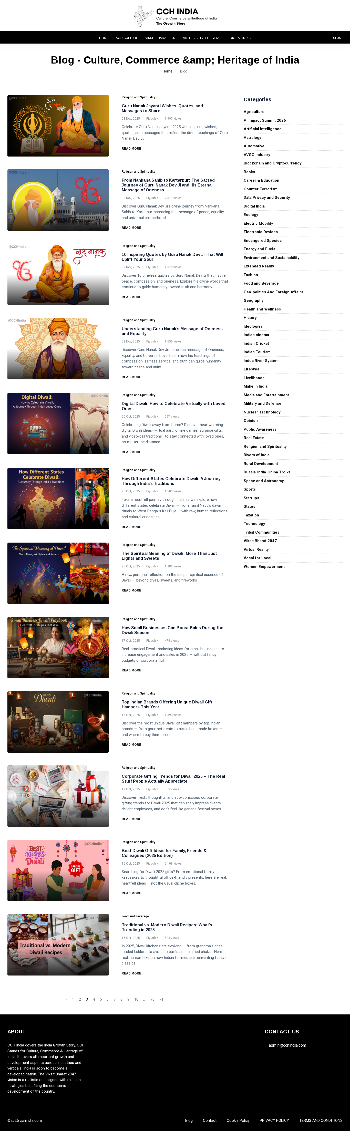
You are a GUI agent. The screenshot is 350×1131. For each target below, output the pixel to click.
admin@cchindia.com (287, 1045)
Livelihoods (254, 378)
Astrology (252, 137)
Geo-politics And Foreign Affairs (273, 292)
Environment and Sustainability (272, 257)
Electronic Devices (261, 232)
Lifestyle (252, 369)
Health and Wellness (262, 309)
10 (136, 999)
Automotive (254, 146)
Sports (250, 489)
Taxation (251, 515)
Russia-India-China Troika (267, 472)
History (250, 317)
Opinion (251, 420)
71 (161, 999)
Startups (251, 498)
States (249, 506)
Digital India (240, 38)
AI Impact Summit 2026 (265, 120)
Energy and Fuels (259, 249)
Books (249, 172)
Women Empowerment (264, 566)
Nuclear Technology (262, 412)
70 (152, 999)
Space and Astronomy (264, 481)
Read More (132, 148)
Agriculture (127, 38)
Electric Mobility (258, 223)
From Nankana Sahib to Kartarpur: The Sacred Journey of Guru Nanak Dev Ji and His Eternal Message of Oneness (168, 185)
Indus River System (261, 360)
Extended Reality (259, 266)
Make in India (255, 386)
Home (104, 38)
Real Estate (254, 437)
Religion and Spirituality (265, 446)
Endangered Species (263, 240)
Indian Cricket (256, 343)
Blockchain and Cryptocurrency (273, 163)
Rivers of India (257, 455)
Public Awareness (260, 429)
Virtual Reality (256, 549)
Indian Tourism (257, 352)
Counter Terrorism (260, 189)
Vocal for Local (257, 558)
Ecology (251, 214)
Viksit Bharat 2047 (160, 38)
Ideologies (253, 326)
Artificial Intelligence (203, 38)
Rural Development (261, 463)
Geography (254, 300)
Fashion (251, 275)
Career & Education (261, 180)
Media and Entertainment (266, 395)
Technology (254, 523)
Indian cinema (256, 335)
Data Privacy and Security (267, 197)
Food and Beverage (261, 283)
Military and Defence (262, 403)
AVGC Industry (257, 154)
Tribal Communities (261, 532)
